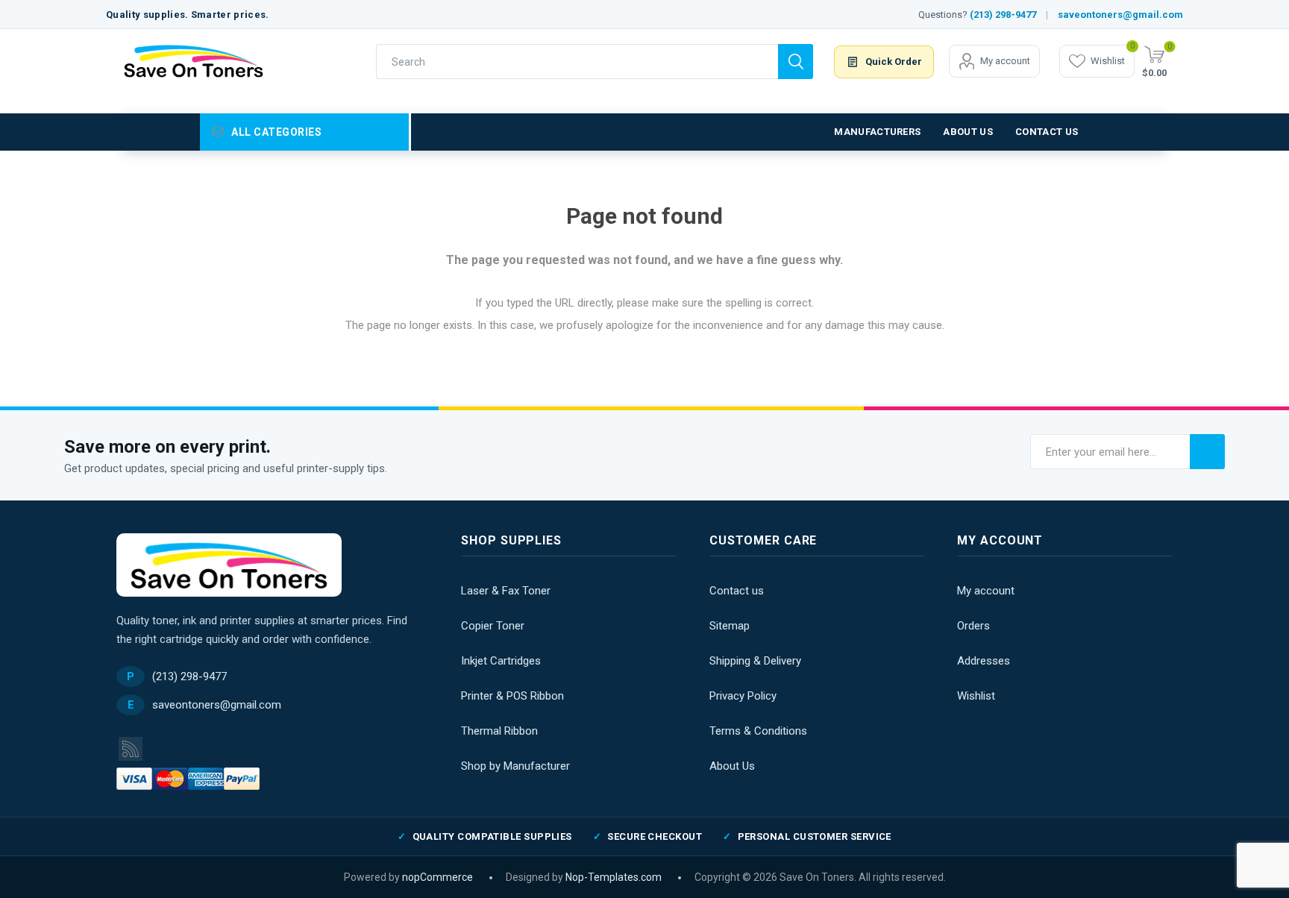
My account (1005, 60)
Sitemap (729, 625)
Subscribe (1207, 451)
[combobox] (577, 61)
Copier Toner (492, 625)
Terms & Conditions (758, 731)
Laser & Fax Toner (506, 590)
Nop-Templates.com (613, 877)
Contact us (736, 590)
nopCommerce (437, 877)
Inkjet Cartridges (501, 661)
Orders (973, 625)
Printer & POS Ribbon (512, 696)
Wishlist (976, 696)
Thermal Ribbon (499, 731)
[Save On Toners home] (229, 565)
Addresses (983, 661)
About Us (732, 766)
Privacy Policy (743, 696)
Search (795, 61)
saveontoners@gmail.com (1120, 14)
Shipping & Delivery (755, 661)
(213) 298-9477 (1003, 14)
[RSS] (130, 749)
